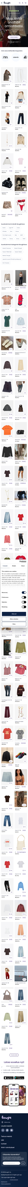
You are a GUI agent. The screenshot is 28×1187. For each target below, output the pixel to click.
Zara (10, 170)
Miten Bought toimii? (13, 42)
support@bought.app (9, 1177)
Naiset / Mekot (18, 252)
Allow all (14, 614)
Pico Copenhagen (20, 852)
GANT (21, 235)
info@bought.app (17, 1175)
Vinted (23, 192)
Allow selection (14, 619)
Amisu (17, 238)
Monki (4, 227)
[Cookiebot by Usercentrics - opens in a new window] (19, 562)
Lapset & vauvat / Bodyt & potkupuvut (12, 259)
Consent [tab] (5, 566)
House (17, 231)
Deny (14, 624)
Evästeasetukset (14, 1180)
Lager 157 (11, 227)
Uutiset (4, 1144)
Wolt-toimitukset (7, 1147)
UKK (2, 1140)
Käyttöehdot (4, 1182)
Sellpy (10, 1004)
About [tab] (23, 566)
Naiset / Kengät (18, 248)
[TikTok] (11, 1130)
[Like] (11, 103)
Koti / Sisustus (6, 263)
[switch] (24, 597)
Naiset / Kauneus (7, 248)
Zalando (9, 214)
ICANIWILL (22, 483)
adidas (4, 238)
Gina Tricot (22, 287)
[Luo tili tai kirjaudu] (22, 3)
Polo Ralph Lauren (7, 235)
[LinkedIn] (7, 1130)
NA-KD (23, 786)
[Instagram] (3, 1130)
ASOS (24, 238)
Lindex (18, 227)
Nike (16, 235)
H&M (23, 84)
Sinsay (11, 238)
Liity (23, 1163)
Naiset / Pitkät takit (7, 252)
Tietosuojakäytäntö (6, 1184)
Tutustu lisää (14, 1055)
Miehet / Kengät (6, 255)
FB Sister (5, 231)
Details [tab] (14, 566)
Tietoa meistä (6, 1136)
